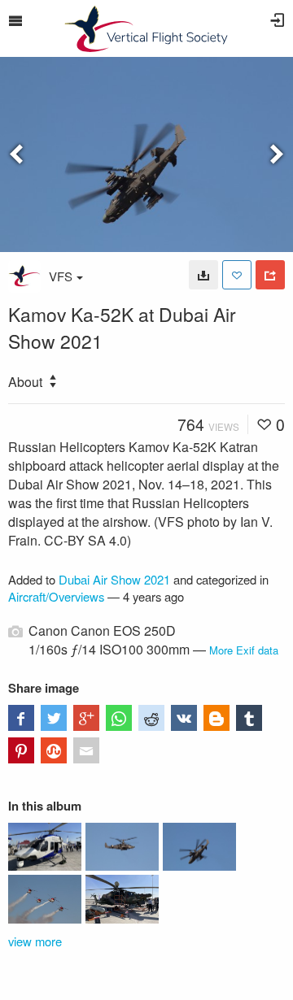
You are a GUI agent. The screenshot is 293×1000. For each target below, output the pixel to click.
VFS (60, 276)
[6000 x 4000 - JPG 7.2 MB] (203, 274)
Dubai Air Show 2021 (114, 579)
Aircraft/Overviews (56, 596)
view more (35, 941)
